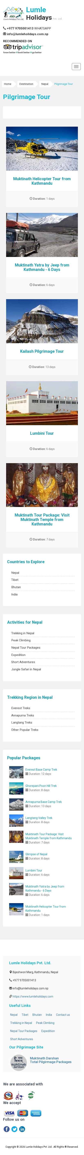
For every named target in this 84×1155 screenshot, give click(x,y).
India (14, 594)
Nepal (15, 573)
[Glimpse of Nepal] (16, 857)
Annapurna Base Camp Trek (43, 801)
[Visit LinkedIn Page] (22, 1129)
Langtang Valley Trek (38, 818)
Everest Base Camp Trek (41, 769)
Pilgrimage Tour (63, 83)
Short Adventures (23, 662)
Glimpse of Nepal (36, 854)
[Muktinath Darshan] (18, 1062)
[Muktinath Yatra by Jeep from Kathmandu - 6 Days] (16, 889)
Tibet (14, 580)
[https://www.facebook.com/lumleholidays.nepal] (6, 1129)
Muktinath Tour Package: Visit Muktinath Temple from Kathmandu (42, 519)
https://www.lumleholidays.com (33, 996)
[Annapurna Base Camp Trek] (16, 804)
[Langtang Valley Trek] (16, 820)
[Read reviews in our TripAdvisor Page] (23, 48)
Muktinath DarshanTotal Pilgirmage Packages (51, 1060)
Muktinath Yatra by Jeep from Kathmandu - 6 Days (42, 267)
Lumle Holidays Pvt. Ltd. (39, 1146)
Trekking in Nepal (22, 633)
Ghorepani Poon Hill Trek (41, 785)
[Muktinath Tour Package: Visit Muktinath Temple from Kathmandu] (16, 837)
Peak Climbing (21, 640)
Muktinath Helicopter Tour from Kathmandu (42, 181)
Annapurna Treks (22, 715)
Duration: (39, 198)
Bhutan (16, 587)
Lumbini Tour (42, 433)
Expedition (18, 655)
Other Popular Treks (24, 730)
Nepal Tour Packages (25, 647)
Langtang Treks (21, 722)
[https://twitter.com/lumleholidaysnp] (14, 1129)
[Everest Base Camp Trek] (16, 772)
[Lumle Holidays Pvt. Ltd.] (13, 14)
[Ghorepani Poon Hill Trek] (16, 788)
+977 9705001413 (20, 28)
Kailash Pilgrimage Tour (42, 351)
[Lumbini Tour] (16, 873)
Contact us (63, 1014)
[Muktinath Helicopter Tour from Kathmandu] (16, 909)
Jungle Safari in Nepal (26, 669)
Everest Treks (20, 708)
